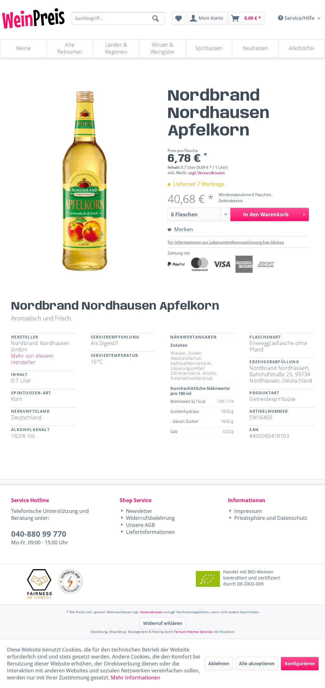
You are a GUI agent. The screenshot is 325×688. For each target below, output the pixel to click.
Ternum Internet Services (193, 631)
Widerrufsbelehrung (150, 517)
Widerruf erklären (162, 623)
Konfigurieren (300, 663)
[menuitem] (178, 18)
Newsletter (138, 511)
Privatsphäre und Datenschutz (270, 517)
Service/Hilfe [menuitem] (299, 18)
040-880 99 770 (38, 533)
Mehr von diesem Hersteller (32, 359)
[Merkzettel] (178, 18)
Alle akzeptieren (257, 663)
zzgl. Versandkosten (207, 172)
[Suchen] (155, 18)
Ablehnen (218, 663)
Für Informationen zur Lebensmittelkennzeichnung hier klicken (226, 242)
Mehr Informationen (135, 677)
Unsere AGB (140, 524)
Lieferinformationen (150, 531)
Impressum (247, 511)
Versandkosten (151, 612)
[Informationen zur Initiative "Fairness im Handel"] (39, 584)
